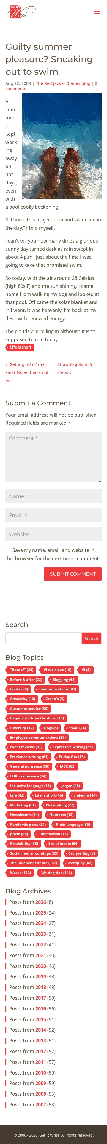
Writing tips (56, 872)
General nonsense (29, 766)
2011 (40, 1062)
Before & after (26, 679)
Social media (63, 843)
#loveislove (57, 669)
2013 (40, 1040)
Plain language (73, 824)
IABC (67, 766)
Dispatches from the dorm (37, 718)
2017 (40, 998)
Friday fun (72, 756)
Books (19, 689)
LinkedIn (85, 795)
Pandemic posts (28, 824)
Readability (24, 843)
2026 (40, 902)
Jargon (70, 785)
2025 (40, 912)
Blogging (64, 679)
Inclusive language (30, 785)
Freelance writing (29, 756)
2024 (40, 923)
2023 (40, 934)
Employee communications (38, 737)
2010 (40, 1073)
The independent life (33, 862)
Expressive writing (73, 746)
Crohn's (54, 698)
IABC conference (28, 776)
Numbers (61, 814)
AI (86, 669)
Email (77, 727)
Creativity (22, 698)
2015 (40, 1019)
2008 (40, 1094)
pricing (19, 833)
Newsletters (24, 814)
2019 (40, 976)
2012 (40, 1051)
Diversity (22, 727)
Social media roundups (34, 853)
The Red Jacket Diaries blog (63, 83)
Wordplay (79, 862)
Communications (57, 689)
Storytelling (82, 853)
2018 (40, 987)
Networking (60, 805)
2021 (40, 955)
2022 (40, 944)
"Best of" (21, 669)
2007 (40, 1104)
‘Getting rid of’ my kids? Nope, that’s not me (26, 372)
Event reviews (26, 746)
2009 (40, 1083)
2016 (40, 1008)
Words (20, 872)
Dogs (51, 727)
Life (17, 795)
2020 (40, 966)
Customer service (29, 708)
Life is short (20, 347)
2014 (40, 1030)
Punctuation (53, 833)
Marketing (23, 805)
